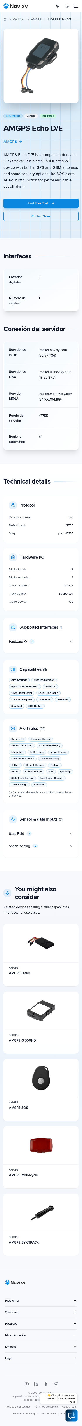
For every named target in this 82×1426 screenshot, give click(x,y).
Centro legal (69, 1406)
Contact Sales (41, 216)
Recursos (11, 1323)
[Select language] (57, 6)
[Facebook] (46, 1384)
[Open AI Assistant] (71, 1415)
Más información (15, 1335)
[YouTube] (26, 1384)
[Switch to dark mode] (67, 6)
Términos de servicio (46, 1406)
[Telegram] (55, 1384)
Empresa (10, 1346)
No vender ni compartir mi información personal (41, 1413)
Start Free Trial (38, 203)
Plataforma (12, 1300)
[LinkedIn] (36, 1384)
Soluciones (12, 1312)
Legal (8, 1358)
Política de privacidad (18, 1406)
